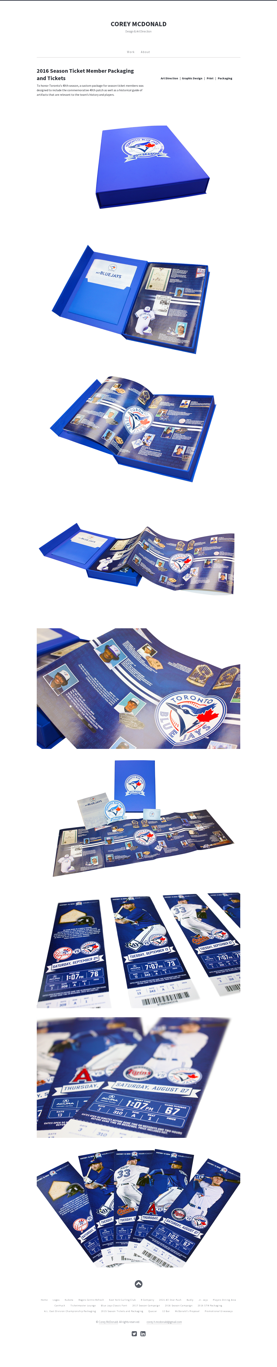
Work (131, 52)
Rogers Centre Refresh (91, 1299)
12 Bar (166, 1311)
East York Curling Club (122, 1299)
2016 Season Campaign (179, 1305)
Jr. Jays (203, 1299)
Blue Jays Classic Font (114, 1305)
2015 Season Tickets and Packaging (122, 1311)
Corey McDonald (108, 1322)
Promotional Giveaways (219, 1311)
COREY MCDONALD (139, 24)
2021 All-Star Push (170, 1299)
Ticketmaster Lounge (83, 1305)
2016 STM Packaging (210, 1305)
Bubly (190, 1299)
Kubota (69, 1299)
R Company (147, 1299)
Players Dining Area (224, 1299)
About (145, 52)
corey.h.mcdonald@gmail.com (164, 1322)
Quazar (152, 1311)
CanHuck (60, 1305)
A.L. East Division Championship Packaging (70, 1311)
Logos (56, 1299)
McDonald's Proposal (187, 1311)
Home (44, 1299)
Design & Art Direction (138, 31)
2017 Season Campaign (146, 1305)
